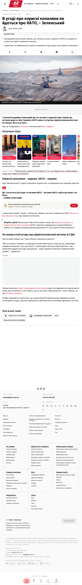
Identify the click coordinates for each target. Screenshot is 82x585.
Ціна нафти (10, 475)
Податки (9, 486)
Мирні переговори (37, 454)
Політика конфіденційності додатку (40, 423)
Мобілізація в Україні (64, 447)
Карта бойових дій (37, 452)
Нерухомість (11, 495)
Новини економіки (13, 472)
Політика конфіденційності (37, 416)
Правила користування (10, 435)
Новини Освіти (62, 472)
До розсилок (69, 521)
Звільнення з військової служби (66, 449)
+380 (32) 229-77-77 (17, 552)
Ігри (52, 4)
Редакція (5, 419)
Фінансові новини (12, 480)
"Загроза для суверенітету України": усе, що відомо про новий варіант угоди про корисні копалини (40, 172)
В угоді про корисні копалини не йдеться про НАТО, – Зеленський (42, 10)
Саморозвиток (61, 485)
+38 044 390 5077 (48, 397)
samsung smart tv (45, 563)
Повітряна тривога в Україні (40, 457)
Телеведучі (6, 429)
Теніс (33, 503)
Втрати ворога (36, 465)
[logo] (15, 4)
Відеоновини (10, 457)
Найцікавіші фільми (37, 475)
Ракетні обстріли (36, 449)
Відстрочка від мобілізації (64, 460)
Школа (58, 480)
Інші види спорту (36, 509)
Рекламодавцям (8, 432)
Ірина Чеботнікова (15, 29)
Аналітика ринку (11, 498)
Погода (8, 463)
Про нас (5, 416)
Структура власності (61, 422)
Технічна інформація (35, 433)
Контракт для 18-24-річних (65, 457)
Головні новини (11, 449)
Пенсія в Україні (11, 488)
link (43, 406)
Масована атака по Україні (40, 460)
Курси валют (10, 478)
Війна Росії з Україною (40, 447)
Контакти (58, 416)
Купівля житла (11, 501)
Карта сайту (58, 429)
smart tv (33, 563)
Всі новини (28, 4)
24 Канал (5, 10)
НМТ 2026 (59, 482)
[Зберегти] (72, 52)
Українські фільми (37, 478)
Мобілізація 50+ (61, 452)
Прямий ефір (10, 454)
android (11, 563)
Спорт (33, 495)
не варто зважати (14, 293)
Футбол (33, 501)
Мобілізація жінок (62, 454)
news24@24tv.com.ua (11, 397)
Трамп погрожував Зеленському (32, 288)
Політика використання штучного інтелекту (39, 420)
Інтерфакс (49, 126)
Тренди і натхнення (12, 503)
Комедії (33, 483)
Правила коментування (36, 430)
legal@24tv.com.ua (28, 554)
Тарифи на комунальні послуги (16, 483)
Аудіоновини (10, 460)
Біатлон (33, 506)
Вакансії (57, 419)
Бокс (32, 498)
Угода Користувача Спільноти (38, 427)
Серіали (33, 486)
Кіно (33, 472)
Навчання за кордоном (63, 488)
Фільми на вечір (36, 480)
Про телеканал (7, 425)
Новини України (41, 4)
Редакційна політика (9, 422)
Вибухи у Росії (35, 463)
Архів (56, 425)
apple (22, 563)
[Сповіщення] (78, 3)
